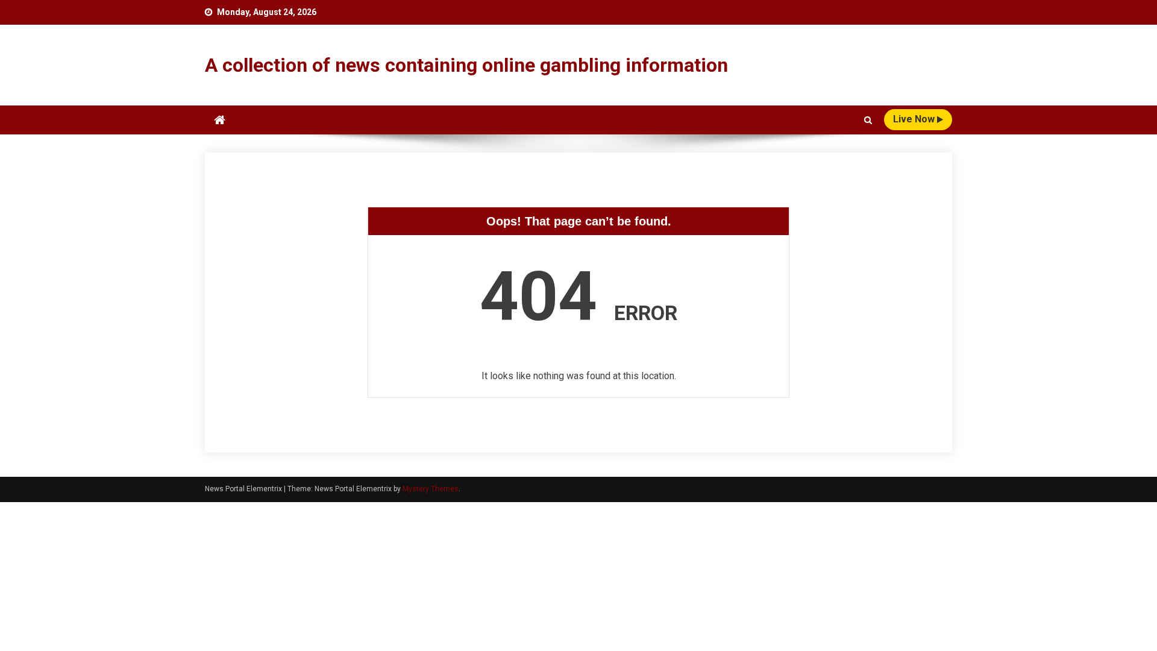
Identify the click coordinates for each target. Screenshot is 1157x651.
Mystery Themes (431, 489)
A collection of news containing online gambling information (466, 65)
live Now (915, 119)
